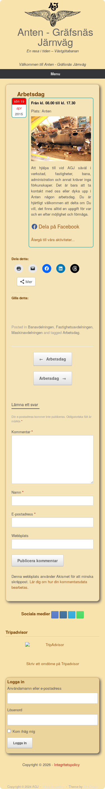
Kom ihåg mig (24, 731)
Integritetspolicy (67, 764)
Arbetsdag (71, 332)
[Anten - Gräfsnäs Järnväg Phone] (80, 614)
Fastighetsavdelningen (74, 326)
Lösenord (14, 709)
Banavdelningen (41, 326)
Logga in (20, 742)
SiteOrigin (90, 786)
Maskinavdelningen (27, 332)
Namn (17, 492)
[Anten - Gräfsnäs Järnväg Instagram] (63, 614)
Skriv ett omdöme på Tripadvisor (52, 663)
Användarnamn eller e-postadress (34, 688)
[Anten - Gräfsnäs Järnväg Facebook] (55, 614)
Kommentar (22, 431)
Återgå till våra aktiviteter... (53, 239)
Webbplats (20, 535)
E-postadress (23, 514)
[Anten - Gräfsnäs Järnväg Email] (71, 614)
